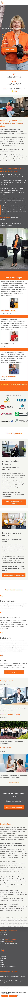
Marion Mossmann (5, 217)
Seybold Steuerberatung (10, 714)
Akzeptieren (5, 995)
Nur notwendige (13, 995)
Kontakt (2, 964)
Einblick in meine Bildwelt (14, 782)
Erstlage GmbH (6, 681)
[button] (14, 303)
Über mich (3, 958)
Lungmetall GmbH (8, 376)
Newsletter (3, 956)
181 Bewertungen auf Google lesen (18, 384)
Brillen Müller (5, 748)
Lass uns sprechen (9, 49)
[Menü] (27, 2)
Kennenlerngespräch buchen (14, 672)
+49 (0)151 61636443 (10, 939)
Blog (1, 962)
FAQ (1, 960)
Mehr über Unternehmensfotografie (14, 575)
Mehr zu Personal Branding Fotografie (14, 502)
